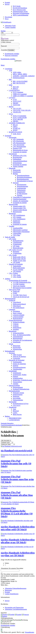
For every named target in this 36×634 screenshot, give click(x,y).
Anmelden (11, 50)
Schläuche (12, 300)
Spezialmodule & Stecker (25, 181)
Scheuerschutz (17, 349)
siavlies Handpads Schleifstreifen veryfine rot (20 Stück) (18, 554)
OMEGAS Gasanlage (20, 94)
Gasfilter (11, 226)
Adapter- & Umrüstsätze (20, 201)
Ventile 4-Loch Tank (19, 260)
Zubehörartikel (17, 369)
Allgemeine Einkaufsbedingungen (15, 588)
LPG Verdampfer (18, 139)
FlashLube (16, 291)
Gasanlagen (8, 69)
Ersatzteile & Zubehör (20, 152)
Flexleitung (16, 311)
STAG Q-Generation (19, 116)
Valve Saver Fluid (14, 289)
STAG (11, 114)
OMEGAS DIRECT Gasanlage (23, 96)
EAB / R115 (17, 134)
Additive (7, 279)
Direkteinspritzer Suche (20, 11)
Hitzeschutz (16, 346)
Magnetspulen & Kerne (20, 150)
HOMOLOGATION (15, 132)
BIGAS (15, 125)
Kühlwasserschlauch (19, 304)
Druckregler (12, 137)
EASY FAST (17, 101)
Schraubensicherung (19, 367)
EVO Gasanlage (18, 92)
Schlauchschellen (18, 333)
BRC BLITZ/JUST (19, 83)
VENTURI (16, 105)
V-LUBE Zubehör (18, 284)
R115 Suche (16, 6)
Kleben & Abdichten (19, 364)
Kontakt (7, 2)
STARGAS (16, 128)
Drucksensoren (21, 184)
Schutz (11, 344)
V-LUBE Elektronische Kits (22, 282)
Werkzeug (16, 396)
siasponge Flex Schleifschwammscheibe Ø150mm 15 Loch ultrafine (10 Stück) (16, 512)
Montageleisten (17, 338)
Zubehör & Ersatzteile (16, 264)
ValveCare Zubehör (19, 286)
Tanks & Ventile (10, 237)
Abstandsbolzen (18, 336)
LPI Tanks (16, 246)
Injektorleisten (17, 163)
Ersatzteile (8, 135)
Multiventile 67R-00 (19, 259)
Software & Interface (19, 356)
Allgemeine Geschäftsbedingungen (16, 609)
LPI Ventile (16, 262)
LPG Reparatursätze (19, 143)
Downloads (8, 17)
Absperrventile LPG (19, 206)
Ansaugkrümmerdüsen (20, 161)
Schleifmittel (13, 371)
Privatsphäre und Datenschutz (14, 607)
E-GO (15, 99)
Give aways (16, 405)
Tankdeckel (16, 221)
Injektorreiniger (17, 394)
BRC (10, 79)
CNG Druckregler (18, 145)
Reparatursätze (17, 157)
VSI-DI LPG (17, 112)
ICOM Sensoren (22, 193)
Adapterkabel (21, 192)
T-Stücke (15, 324)
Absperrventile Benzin (20, 210)
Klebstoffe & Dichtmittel (16, 360)
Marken (7, 416)
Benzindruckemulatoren (24, 177)
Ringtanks (16, 251)
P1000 (15, 293)
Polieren (15, 376)
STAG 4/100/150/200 (20, 117)
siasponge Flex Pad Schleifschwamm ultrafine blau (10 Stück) (17, 495)
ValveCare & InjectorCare (21, 297)
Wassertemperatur (22, 186)
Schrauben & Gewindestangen (22, 340)
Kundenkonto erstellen (12, 54)
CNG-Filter (16, 235)
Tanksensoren (21, 190)
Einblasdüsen (17, 159)
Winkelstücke (17, 327)
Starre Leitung (17, 313)
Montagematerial (10, 298)
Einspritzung (13, 154)
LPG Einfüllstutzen (19, 215)
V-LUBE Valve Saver (20, 295)
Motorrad (16, 411)
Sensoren (16, 183)
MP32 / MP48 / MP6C (20, 74)
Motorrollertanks (18, 248)
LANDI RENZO (14, 90)
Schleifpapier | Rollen (19, 374)
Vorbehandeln (17, 362)
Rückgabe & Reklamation (21, 13)
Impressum (8, 590)
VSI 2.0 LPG (17, 108)
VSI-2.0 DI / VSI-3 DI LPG (22, 110)
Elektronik (12, 168)
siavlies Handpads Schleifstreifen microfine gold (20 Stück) (18, 528)
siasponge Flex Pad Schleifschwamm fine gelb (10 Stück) (16, 463)
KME (10, 85)
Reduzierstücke (17, 318)
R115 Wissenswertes (19, 10)
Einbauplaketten (18, 400)
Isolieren (15, 365)
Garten (15, 413)
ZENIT (15, 130)
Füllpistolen (16, 222)
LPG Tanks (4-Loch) (15, 250)
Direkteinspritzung (18, 78)
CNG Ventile (17, 277)
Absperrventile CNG (19, 208)
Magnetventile (13, 204)
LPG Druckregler (18, 141)
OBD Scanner (17, 355)
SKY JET (16, 87)
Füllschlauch (17, 306)
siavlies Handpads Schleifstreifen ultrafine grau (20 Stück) (18, 541)
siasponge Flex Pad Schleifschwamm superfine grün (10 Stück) (17, 479)
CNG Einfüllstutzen (19, 219)
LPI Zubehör (17, 271)
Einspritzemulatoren (23, 175)
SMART (15, 103)
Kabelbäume (17, 172)
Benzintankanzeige (23, 179)
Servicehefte (17, 398)
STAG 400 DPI (18, 119)
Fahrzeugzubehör (14, 385)
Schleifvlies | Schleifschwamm (22, 380)
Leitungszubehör (18, 317)
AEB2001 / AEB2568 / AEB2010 (23, 76)
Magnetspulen (17, 212)
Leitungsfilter (17, 233)
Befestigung (12, 331)
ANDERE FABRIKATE (17, 123)
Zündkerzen (12, 407)
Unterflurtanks (17, 242)
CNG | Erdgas (13, 273)
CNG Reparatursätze (19, 146)
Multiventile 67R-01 (19, 257)
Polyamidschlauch (18, 308)
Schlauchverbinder (19, 322)
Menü (2, 65)
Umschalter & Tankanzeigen (22, 197)
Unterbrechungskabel (19, 199)
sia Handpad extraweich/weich (16, 450)
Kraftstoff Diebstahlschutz (21, 389)
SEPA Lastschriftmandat (20, 15)
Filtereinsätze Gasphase (20, 230)
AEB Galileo (17, 72)
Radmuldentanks (18, 241)
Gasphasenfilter (18, 228)
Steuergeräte (17, 170)
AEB (10, 70)
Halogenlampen (18, 387)
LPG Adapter (17, 217)
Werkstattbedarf (10, 351)
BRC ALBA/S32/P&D (20, 81)
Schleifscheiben (18, 378)
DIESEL (15, 121)
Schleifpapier (17, 373)
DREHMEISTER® (15, 418)
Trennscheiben (17, 382)
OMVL (15, 126)
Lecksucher (16, 358)
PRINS (11, 107)
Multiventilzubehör (19, 268)
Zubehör (19, 195)
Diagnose (12, 353)
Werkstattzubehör (14, 391)
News (6, 19)
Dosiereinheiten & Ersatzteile (18, 280)
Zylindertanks (17, 244)
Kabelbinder (17, 342)
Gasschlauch (17, 302)
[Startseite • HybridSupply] (6, 22)
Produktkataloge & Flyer (20, 403)
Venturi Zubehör (18, 166)
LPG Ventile (13, 255)
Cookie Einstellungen (11, 594)
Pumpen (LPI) (17, 148)
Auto (14, 409)
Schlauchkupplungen (15, 320)
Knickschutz (17, 347)
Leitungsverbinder (18, 315)
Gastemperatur (21, 188)
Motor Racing (17, 414)
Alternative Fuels (10, 25)
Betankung (12, 213)
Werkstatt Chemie (18, 393)
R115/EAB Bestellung (20, 8)
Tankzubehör (17, 266)
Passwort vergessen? (11, 55)
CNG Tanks (16, 275)
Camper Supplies (10, 27)
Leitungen (12, 309)
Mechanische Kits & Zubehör (22, 288)
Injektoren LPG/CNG (20, 155)
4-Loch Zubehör (18, 269)
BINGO (15, 88)
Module (15, 174)
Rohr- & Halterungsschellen (21, 335)
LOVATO (12, 97)
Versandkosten (29, 632)
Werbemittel (12, 402)
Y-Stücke (16, 326)
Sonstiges (16, 329)
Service (7, 4)
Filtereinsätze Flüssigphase (21, 231)
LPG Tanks (12, 239)
